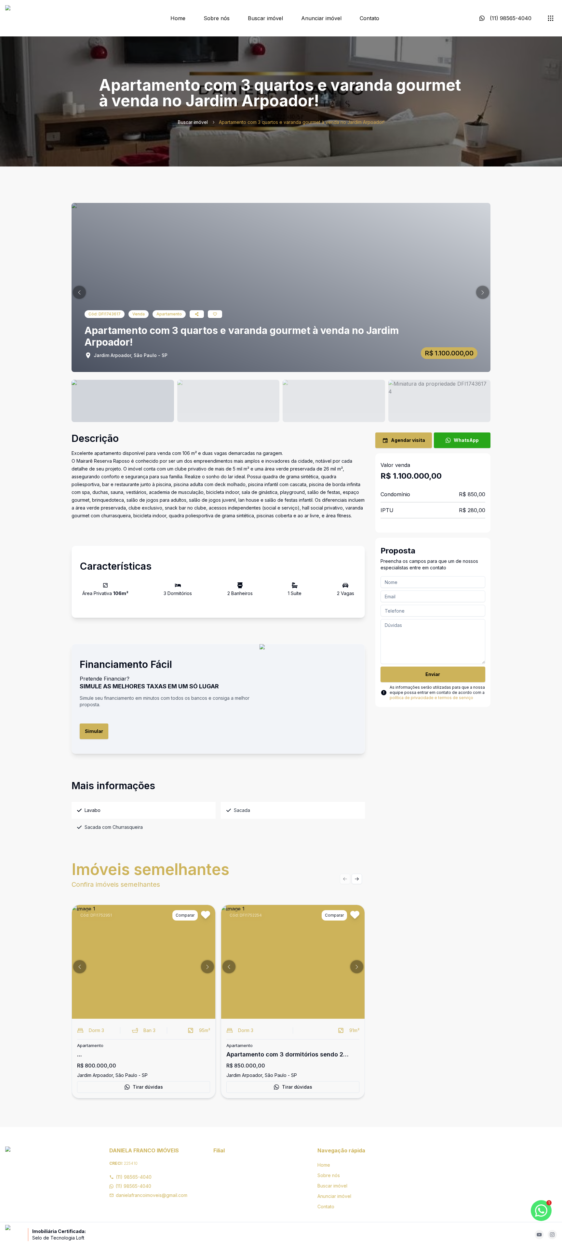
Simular (94, 731)
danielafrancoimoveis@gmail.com (151, 1195)
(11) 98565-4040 (134, 1177)
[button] (79, 292)
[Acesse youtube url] (539, 1234)
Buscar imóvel (265, 18)
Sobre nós (217, 18)
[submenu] (550, 18)
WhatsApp (466, 440)
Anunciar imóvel (321, 18)
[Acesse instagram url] (552, 1234)
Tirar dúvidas (148, 1087)
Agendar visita (408, 440)
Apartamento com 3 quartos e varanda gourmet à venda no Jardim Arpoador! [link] (301, 122)
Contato (369, 18)
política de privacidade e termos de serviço (431, 697)
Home (177, 18)
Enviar (432, 674)
